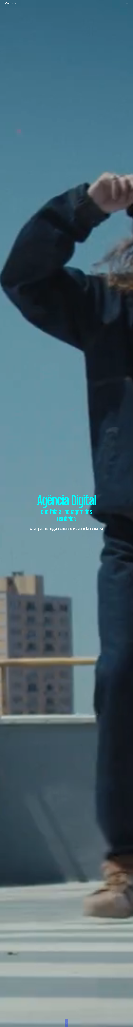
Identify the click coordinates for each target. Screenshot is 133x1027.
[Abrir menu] (127, 3)
